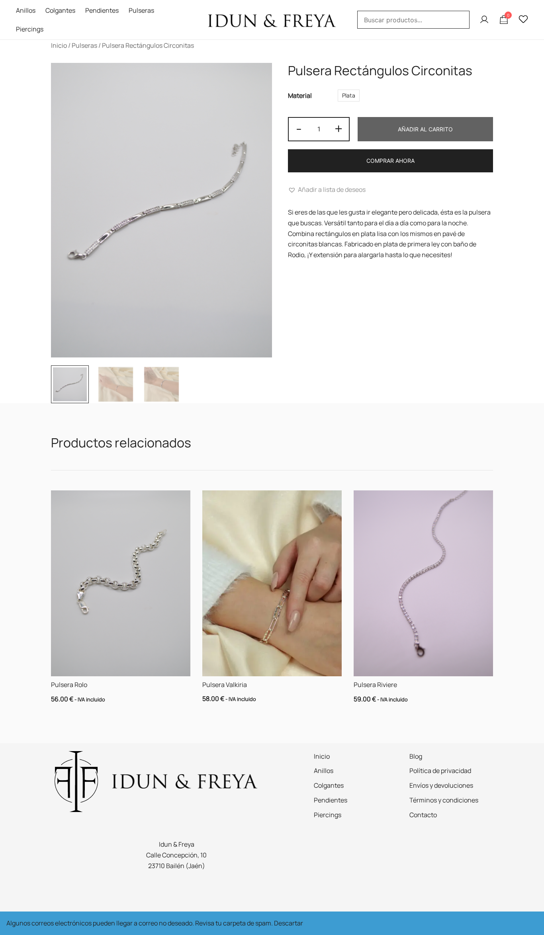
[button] (327, 189)
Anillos (25, 10)
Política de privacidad (440, 770)
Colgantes (60, 10)
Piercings (29, 29)
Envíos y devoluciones (441, 785)
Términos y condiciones (443, 800)
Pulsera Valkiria (224, 684)
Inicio (59, 45)
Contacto (423, 814)
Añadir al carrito (425, 129)
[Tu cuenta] (484, 20)
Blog (415, 756)
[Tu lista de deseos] (523, 19)
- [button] (299, 128)
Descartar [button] (288, 923)
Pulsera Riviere (375, 684)
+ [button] (338, 128)
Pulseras (141, 10)
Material (300, 96)
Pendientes (102, 10)
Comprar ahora (390, 160)
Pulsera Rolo (69, 684)
